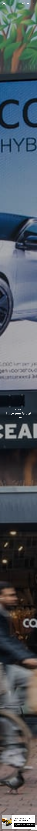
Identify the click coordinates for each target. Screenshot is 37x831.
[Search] (23, 3)
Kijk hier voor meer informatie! (25, 825)
